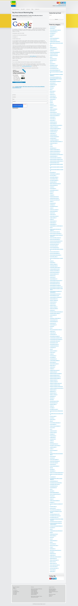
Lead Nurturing (53, 347)
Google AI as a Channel (54, 209)
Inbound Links (53, 277)
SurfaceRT (52, 502)
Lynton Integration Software (55, 360)
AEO (51, 45)
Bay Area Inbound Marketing (55, 70)
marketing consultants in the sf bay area (56, 388)
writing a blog (52, 571)
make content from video (54, 363)
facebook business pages (54, 198)
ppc (51, 429)
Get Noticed (15, 590)
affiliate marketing (53, 47)
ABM (51, 36)
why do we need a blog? (54, 568)
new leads (52, 417)
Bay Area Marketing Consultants (55, 81)
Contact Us (51, 595)
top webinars (52, 527)
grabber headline (53, 217)
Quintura (52, 440)
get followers (52, 204)
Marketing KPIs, (53, 391)
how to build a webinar (54, 245)
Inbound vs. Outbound (54, 300)
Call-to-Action (52, 117)
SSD (51, 489)
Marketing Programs (52, 588)
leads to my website (53, 350)
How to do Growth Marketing (55, 253)
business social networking (54, 115)
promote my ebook (53, 432)
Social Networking (53, 487)
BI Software (52, 86)
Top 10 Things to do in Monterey (55, 509)
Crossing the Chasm (53, 143)
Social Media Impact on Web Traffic (56, 482)
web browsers (52, 548)
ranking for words (53, 447)
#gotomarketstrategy (53, 31)
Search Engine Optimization (55, 461)
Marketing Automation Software (55, 378)
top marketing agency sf (54, 517)
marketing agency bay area (55, 370)
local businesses (53, 355)
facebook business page (54, 196)
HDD (51, 227)
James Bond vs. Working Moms (55, 318)
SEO (51, 467)
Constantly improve (53, 131)
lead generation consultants (55, 336)
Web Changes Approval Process (28, 86)
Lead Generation (53, 334)
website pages (53, 555)
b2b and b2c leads (53, 58)
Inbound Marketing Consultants (55, 285)
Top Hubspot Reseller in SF (55, 514)
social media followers (54, 481)
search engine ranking (54, 462)
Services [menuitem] (28, 9)
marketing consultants (54, 381)
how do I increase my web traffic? (55, 233)
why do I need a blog (54, 566)
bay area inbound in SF (54, 68)
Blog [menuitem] (32, 9)
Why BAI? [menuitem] (23, 9)
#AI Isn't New (52, 28)
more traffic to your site (54, 409)
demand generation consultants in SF (56, 159)
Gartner (51, 201)
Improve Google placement (54, 272)
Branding (52, 104)
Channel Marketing (52, 590)
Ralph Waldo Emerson (54, 443)
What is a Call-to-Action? (54, 560)
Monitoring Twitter (53, 404)
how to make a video (54, 256)
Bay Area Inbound (53, 66)
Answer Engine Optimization (55, 52)
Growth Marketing (53, 224)
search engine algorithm (54, 459)
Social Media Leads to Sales (55, 484)
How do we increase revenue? (55, 242)
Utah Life (52, 537)
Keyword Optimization (54, 321)
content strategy (53, 133)
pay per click (52, 427)
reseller (51, 448)
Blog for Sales (52, 91)
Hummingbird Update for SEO (55, 267)
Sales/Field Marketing (52, 589)
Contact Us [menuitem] (37, 9)
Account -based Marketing (54, 38)
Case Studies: (53, 594)
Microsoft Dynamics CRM (54, 401)
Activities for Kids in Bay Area (55, 41)
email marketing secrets (54, 190)
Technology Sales (53, 506)
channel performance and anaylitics (56, 125)
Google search (53, 214)
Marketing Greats (53, 389)
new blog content (53, 416)
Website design (53, 553)
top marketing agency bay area (55, 515)
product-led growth (53, 430)
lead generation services (54, 344)
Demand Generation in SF (54, 162)
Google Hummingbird (54, 211)
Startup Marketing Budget (54, 492)
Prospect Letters (53, 435)
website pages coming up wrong (55, 556)
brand (51, 102)
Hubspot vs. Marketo (53, 264)
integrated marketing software (55, 313)
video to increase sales (54, 545)
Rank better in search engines (55, 445)
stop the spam (52, 497)
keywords (52, 326)
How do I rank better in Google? (55, 237)
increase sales (53, 303)
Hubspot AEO (52, 262)
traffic (51, 529)
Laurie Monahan (18, 16)
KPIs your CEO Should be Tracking (56, 329)
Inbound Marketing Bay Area (55, 283)
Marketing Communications (53, 591)
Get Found (15, 592)
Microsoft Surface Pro (54, 402)
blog (51, 89)
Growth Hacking (53, 222)
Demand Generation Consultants (55, 157)
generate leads (53, 203)
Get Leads (15, 593)
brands (51, 107)
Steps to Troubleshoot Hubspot (55, 494)
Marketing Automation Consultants (56, 373)
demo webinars (53, 172)
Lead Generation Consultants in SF (56, 337)
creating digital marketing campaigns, (56, 141)
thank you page (53, 508)
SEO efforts (52, 469)
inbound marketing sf (54, 298)
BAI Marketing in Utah (54, 65)
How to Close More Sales (54, 247)
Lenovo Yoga (52, 352)
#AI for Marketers (53, 26)
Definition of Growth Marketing (55, 151)
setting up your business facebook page (56, 472)
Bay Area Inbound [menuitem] (15, 9)
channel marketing (53, 123)
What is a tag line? (53, 563)
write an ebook (53, 569)
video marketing (53, 543)
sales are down (53, 456)
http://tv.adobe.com (33, 56)
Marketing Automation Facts (55, 375)
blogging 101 (52, 94)
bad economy (52, 63)
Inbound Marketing (53, 278)
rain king (52, 442)
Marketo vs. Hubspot (53, 394)
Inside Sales (52, 310)
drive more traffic (53, 175)
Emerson (52, 191)
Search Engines (53, 464)
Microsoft (52, 399)
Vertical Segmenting (53, 540)
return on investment (53, 450)
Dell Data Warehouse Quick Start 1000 (56, 154)
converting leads (53, 138)
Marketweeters (53, 396)
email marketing (53, 188)
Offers (51, 421)
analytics (52, 50)
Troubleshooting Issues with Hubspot (56, 530)
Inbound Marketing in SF (54, 295)
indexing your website (54, 308)
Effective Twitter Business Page (55, 183)
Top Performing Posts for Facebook (56, 521)
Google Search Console (54, 216)
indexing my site (53, 305)
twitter (51, 532)
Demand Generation (53, 156)
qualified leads (53, 437)
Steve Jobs (52, 495)
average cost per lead (54, 55)
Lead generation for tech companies (56, 339)
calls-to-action (52, 120)
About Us (50, 596)
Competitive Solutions (54, 130)
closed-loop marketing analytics (55, 128)
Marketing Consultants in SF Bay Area (56, 386)
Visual (51, 547)
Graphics (52, 219)
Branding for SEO (53, 105)
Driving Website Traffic (54, 178)
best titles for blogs (53, 84)
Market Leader (53, 365)
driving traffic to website (54, 177)
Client (50, 594)
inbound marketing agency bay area (56, 280)
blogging (52, 92)
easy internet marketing (54, 180)
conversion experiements (54, 136)
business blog (52, 110)
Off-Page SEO (52, 419)
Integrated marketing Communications (56, 311)
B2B (51, 57)
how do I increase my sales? (55, 231)
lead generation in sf (54, 342)
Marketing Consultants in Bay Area (56, 383)
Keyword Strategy (53, 324)
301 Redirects (52, 33)
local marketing (53, 357)
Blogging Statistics (53, 97)
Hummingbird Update (54, 265)
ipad (51, 316)
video (51, 542)
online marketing (53, 424)
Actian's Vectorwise (53, 39)
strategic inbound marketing (55, 500)
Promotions (52, 434)
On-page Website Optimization (55, 422)
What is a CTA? (53, 561)
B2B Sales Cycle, (53, 60)
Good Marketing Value (54, 206)
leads (51, 349)
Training (50, 592)
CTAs (51, 146)
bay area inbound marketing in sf (55, 77)
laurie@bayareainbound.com (61, 5)
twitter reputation (53, 535)
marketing (52, 368)
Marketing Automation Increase (55, 376)
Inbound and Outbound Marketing (36, 588)
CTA (51, 144)
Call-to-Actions (53, 118)
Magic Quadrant (53, 362)
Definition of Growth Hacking (55, 149)
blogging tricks (53, 99)
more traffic (52, 407)
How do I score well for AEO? (55, 239)
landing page (52, 331)
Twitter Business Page (54, 534)
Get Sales (15, 594)
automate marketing (18, 86)
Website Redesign (53, 558)
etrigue (51, 193)
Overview (14, 588)
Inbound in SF (52, 275)
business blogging (53, 112)
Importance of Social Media (55, 270)
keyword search (53, 323)
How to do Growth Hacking (54, 251)
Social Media (53, 476)
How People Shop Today (54, 244)
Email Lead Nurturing (54, 185)
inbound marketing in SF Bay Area (56, 297)
